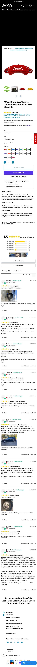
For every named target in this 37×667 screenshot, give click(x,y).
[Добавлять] (13, 162)
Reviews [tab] (4, 271)
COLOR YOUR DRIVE (18, 1)
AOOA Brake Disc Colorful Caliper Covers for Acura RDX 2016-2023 (17, 448)
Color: (6, 146)
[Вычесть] (5, 162)
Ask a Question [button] (19, 265)
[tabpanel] (18, 208)
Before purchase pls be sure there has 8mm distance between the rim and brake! (18, 10)
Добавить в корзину (19, 167)
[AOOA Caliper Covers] (7, 5)
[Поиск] (23, 5)
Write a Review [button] (19, 261)
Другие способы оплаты (18, 176)
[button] (26, 5)
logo (5, 136)
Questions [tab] (16, 271)
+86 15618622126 (11, 620)
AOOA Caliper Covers (13, 617)
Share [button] (5, 310)
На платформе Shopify (11, 658)
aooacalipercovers (8, 110)
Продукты (10, 48)
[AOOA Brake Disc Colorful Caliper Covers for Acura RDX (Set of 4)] (7, 89)
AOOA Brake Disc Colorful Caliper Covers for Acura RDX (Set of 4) (18, 304)
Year (5, 130)
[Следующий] (21, 96)
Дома (5, 48)
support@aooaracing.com (14, 623)
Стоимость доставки (17, 120)
